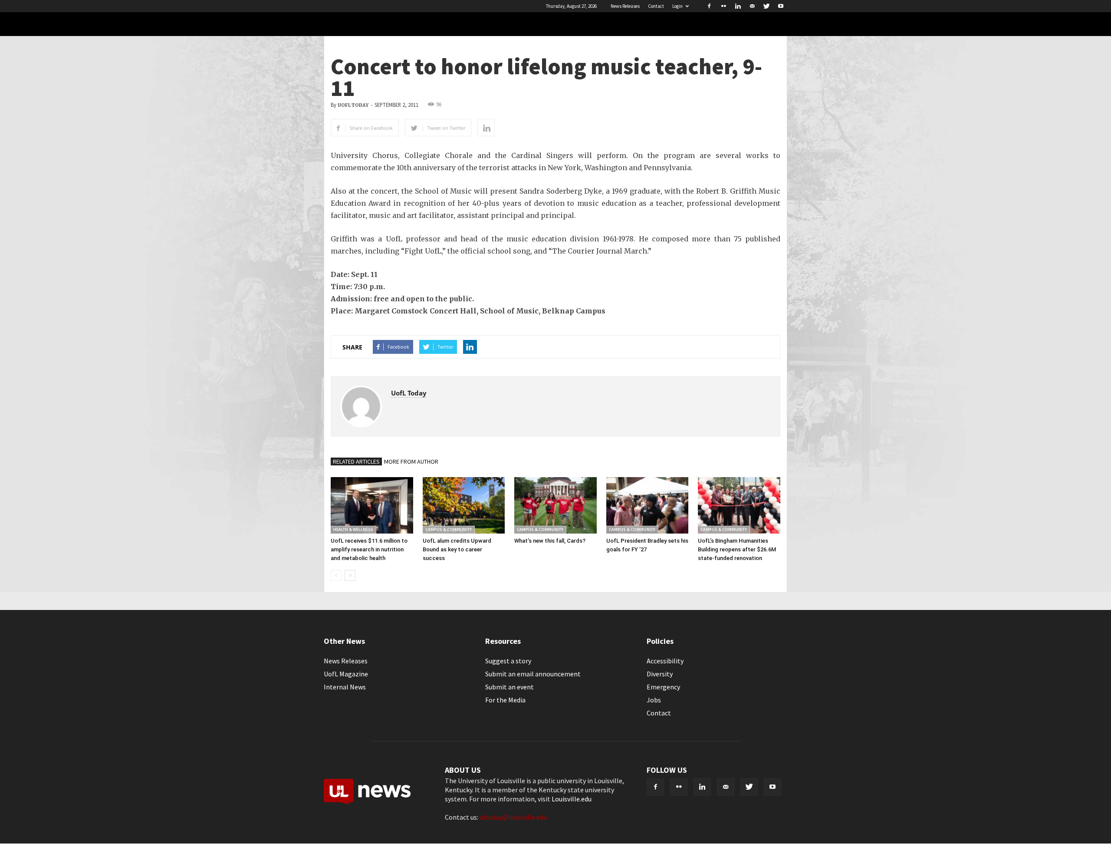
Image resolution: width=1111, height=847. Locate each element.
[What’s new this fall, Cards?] (555, 505)
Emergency (663, 686)
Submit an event (509, 686)
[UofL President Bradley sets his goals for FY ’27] (647, 505)
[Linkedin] (737, 6)
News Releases (625, 6)
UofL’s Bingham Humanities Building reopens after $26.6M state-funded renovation (737, 549)
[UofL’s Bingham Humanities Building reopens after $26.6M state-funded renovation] (739, 505)
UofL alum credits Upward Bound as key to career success (457, 549)
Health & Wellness (353, 529)
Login (677, 6)
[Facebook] (709, 6)
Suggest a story (508, 660)
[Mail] (752, 6)
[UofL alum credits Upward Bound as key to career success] (464, 505)
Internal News (345, 686)
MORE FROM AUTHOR (411, 461)
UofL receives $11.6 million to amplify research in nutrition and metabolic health (369, 549)
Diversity (660, 673)
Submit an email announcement (533, 673)
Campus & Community (448, 529)
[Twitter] (766, 6)
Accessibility (665, 660)
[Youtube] (780, 6)
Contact (656, 6)
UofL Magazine (346, 673)
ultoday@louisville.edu (513, 817)
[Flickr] (723, 6)
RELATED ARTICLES (356, 461)
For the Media (505, 699)
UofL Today (353, 105)
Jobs (654, 699)
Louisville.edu (572, 798)
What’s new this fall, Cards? (549, 540)
